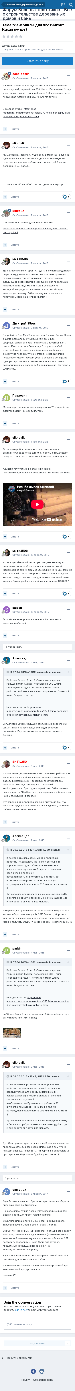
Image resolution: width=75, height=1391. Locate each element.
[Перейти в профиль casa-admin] (6, 76)
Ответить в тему (38, 60)
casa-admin (18, 45)
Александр (20, 658)
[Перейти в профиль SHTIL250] (6, 764)
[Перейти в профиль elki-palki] (6, 145)
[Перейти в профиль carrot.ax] (6, 1191)
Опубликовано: (30, 78)
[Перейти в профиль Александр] (6, 660)
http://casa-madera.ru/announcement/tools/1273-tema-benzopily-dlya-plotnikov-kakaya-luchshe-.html (37, 112)
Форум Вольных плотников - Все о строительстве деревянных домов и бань (37, 14)
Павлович (19, 395)
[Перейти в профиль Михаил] (6, 213)
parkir (16, 948)
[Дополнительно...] (68, 76)
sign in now (21, 1309)
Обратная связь (43, 1379)
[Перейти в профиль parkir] (6, 950)
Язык (24, 1379)
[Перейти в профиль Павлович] (6, 397)
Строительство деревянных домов (43, 49)
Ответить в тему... (21, 1324)
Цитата (15, 128)
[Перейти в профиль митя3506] (6, 261)
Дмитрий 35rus (24, 323)
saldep (17, 607)
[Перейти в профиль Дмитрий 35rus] (6, 325)
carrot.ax (19, 1189)
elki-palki (18, 143)
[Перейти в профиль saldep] (6, 609)
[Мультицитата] (5, 129)
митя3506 (20, 259)
